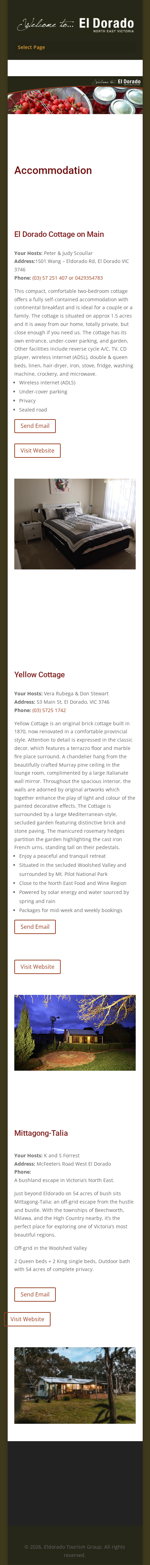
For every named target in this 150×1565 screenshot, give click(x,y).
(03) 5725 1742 (49, 710)
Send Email (35, 426)
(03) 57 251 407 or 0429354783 (67, 277)
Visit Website (37, 450)
